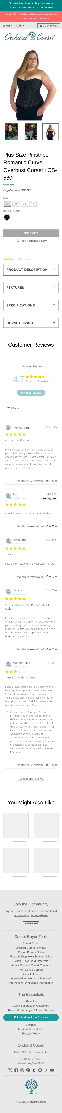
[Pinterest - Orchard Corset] (28, 1070)
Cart (50, 25)
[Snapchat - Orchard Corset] (40, 1070)
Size (5, 198)
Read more (27, 468)
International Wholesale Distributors (31, 982)
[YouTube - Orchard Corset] (52, 1070)
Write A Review (31, 393)
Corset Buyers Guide (31, 952)
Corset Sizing (31, 943)
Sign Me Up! (31, 923)
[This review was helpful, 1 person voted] (47, 481)
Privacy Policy (31, 1033)
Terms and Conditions (31, 1029)
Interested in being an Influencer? (31, 978)
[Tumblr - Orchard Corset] (34, 1070)
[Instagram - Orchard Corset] (22, 1070)
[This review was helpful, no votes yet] (47, 526)
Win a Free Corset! (31, 969)
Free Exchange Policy (34, 240)
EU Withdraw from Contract (31, 1017)
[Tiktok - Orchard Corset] (46, 1070)
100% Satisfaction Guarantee (31, 1005)
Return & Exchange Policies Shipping (31, 1010)
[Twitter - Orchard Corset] (10, 1070)
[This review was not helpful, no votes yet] (53, 481)
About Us (31, 1001)
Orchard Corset (36, 1101)
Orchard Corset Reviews (31, 947)
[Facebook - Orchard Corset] (16, 1070)
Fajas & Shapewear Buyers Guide (31, 956)
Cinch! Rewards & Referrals (31, 961)
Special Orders (31, 974)
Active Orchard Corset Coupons (31, 965)
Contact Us (41, 1052)
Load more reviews (31, 779)
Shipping (31, 1024)
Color (11, 211)
